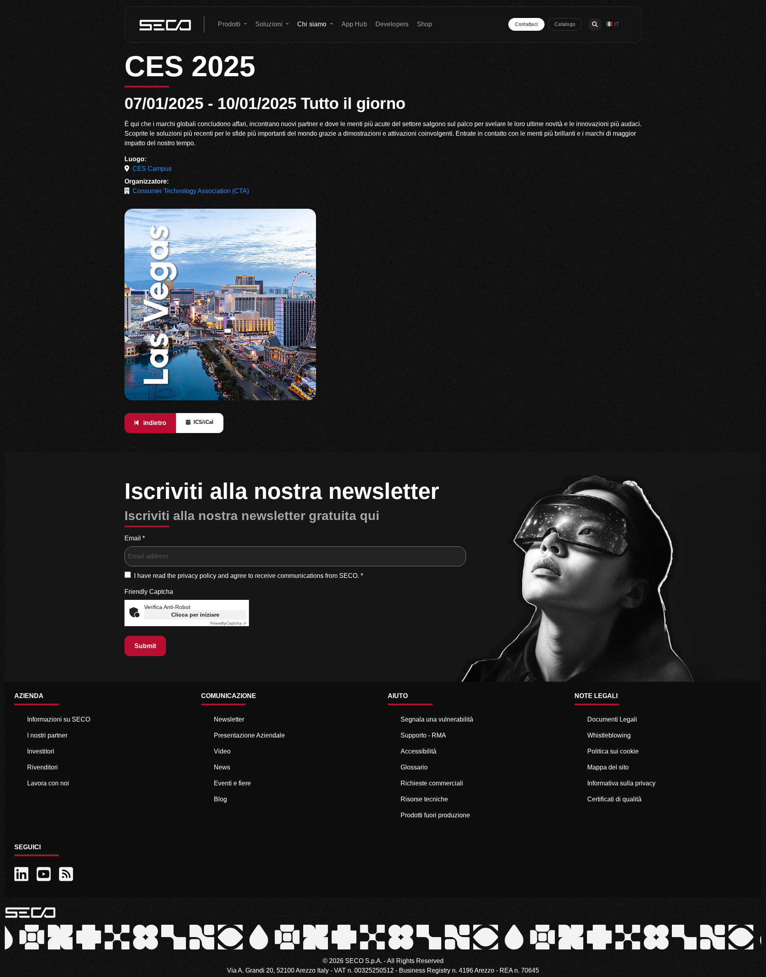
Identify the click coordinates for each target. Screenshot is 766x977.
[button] (612, 25)
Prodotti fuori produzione (435, 815)
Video (222, 751)
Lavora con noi (48, 783)
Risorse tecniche (424, 799)
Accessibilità (418, 751)
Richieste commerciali (432, 783)
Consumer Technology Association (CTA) (190, 191)
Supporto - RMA (423, 735)
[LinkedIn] (22, 874)
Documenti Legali (612, 719)
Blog (220, 799)
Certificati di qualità (614, 799)
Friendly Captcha (148, 591)
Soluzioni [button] (269, 24)
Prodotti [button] (230, 24)
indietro (154, 422)
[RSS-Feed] (67, 874)
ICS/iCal (203, 422)
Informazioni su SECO (58, 719)
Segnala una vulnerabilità (437, 719)
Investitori (40, 751)
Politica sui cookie (613, 751)
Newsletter (229, 719)
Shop (424, 24)
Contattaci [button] (526, 24)
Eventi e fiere (232, 783)
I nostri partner (47, 735)
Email (134, 538)
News (222, 767)
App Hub (354, 24)
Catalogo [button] (565, 24)
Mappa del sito (608, 767)
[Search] (594, 24)
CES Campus (152, 168)
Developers (392, 24)
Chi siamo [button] (312, 24)
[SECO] (30, 912)
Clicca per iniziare (195, 614)
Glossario (414, 767)
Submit (145, 646)
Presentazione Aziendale (249, 735)
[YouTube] (45, 874)
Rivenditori (42, 767)
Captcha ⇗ (228, 623)
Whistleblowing (609, 735)
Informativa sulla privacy (621, 783)
